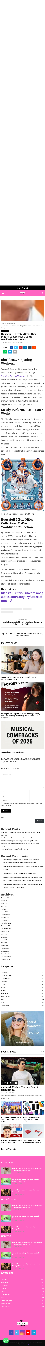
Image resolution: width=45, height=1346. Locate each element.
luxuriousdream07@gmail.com (11, 342)
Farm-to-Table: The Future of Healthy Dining (14, 849)
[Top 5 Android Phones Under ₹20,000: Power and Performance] (33, 1108)
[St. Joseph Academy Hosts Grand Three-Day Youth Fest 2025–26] (11, 1108)
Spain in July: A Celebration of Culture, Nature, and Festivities (22, 634)
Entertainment (5, 331)
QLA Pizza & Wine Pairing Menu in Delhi (24, 873)
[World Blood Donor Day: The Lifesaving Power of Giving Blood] (33, 1131)
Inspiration (4, 993)
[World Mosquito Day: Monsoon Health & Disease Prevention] (6, 1181)
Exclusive (4, 981)
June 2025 (4, 937)
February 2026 (5, 915)
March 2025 (4, 945)
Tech (2, 1003)
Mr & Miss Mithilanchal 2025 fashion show (16, 877)
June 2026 (4, 903)
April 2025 (4, 943)
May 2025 (4, 940)
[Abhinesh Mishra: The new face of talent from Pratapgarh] (22, 1071)
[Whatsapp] (6, 1340)
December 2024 (6, 954)
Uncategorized (5, 1006)
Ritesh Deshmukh (7, 612)
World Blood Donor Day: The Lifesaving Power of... (33, 1141)
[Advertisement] (22, 22)
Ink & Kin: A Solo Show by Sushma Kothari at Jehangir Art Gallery (22, 623)
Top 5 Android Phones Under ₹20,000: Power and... (31, 1119)
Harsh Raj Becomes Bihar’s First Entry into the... (11, 1141)
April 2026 (4, 909)
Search (3, 817)
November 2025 (6, 923)
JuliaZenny (6, 873)
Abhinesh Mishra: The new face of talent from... (19, 1088)
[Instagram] (22, 1332)
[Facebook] (11, 1332)
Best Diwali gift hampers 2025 (12, 860)
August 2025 (5, 931)
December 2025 (6, 920)
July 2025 (4, 934)
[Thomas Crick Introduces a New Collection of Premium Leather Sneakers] (6, 1170)
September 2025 (6, 929)
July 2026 (4, 901)
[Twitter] (17, 1332)
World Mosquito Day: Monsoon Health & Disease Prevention (19, 838)
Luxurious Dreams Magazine (13, 376)
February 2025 (5, 948)
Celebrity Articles (6, 975)
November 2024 (6, 957)
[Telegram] (34, 1332)
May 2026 (4, 906)
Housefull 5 (27, 609)
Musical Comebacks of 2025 (12, 752)
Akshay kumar (6, 609)
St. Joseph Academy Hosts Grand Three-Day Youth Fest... (11, 1119)
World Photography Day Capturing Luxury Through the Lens (19, 841)
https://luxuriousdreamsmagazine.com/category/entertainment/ (22, 597)
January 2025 (5, 951)
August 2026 (5, 898)
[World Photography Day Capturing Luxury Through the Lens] (6, 1192)
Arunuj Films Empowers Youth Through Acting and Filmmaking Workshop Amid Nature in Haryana (20, 716)
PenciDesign (26, 1344)
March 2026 (4, 912)
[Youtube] (28, 1332)
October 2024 (5, 959)
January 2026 (5, 917)
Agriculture (4, 972)
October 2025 (5, 926)
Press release (5, 996)
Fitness (3, 990)
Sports (3, 999)
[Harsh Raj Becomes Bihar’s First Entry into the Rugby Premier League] (11, 1131)
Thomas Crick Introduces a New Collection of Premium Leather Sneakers (27, 1169)
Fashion (3, 984)
